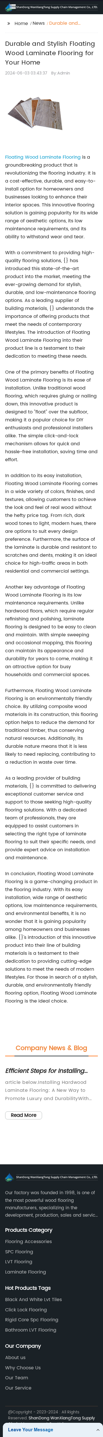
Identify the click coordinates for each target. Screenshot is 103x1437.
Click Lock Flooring (26, 1309)
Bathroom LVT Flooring (30, 1330)
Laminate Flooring (25, 1272)
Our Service (18, 1388)
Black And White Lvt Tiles (33, 1299)
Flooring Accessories (28, 1241)
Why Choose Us (23, 1368)
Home (21, 23)
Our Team (16, 1378)
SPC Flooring (19, 1251)
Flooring (72, 157)
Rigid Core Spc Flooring (31, 1319)
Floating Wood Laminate (34, 157)
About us (15, 1357)
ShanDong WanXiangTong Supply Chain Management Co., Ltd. (51, 1421)
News (39, 23)
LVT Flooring (18, 1261)
